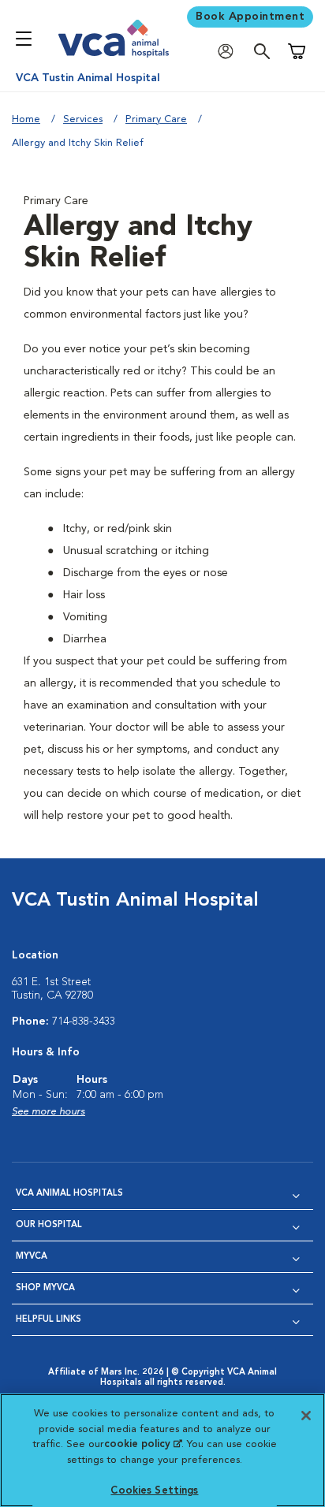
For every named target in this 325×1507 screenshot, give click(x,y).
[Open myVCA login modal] (229, 52)
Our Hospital (49, 1225)
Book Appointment (250, 16)
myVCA (31, 1256)
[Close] (306, 1415)
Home (26, 119)
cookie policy (142, 1444)
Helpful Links (48, 1319)
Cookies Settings (154, 1491)
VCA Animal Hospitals (69, 1193)
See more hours (48, 1112)
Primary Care (156, 119)
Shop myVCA (45, 1288)
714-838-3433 (83, 1021)
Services (83, 119)
